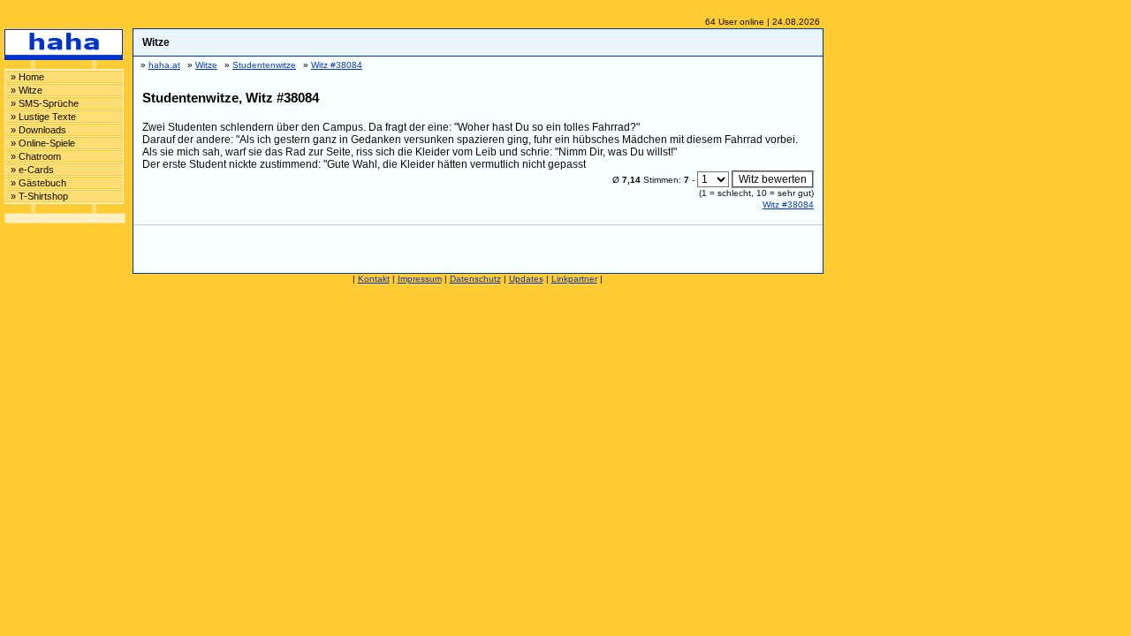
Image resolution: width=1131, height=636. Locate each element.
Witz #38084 (788, 204)
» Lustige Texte (43, 116)
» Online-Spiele (43, 143)
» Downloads (38, 130)
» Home (27, 77)
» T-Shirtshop (39, 196)
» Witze (26, 90)
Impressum (420, 279)
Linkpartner (574, 279)
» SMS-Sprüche (45, 103)
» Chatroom (36, 156)
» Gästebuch (38, 183)
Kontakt (374, 279)
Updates (526, 279)
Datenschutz (475, 279)
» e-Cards (32, 169)
